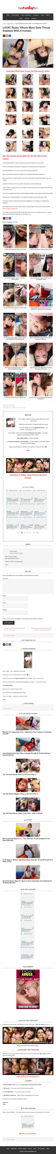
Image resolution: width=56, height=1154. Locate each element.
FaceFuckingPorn (28, 8)
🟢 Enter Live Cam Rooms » (28, 1133)
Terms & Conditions (22, 1148)
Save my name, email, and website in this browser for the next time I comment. (23, 619)
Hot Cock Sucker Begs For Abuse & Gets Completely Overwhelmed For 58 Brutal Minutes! (27, 882)
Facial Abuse (12, 406)
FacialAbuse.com (26, 214)
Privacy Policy (14, 1148)
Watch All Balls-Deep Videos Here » (28, 1045)
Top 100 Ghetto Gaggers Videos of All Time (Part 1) (20, 794)
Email (4, 603)
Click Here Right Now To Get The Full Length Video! (28, 71)
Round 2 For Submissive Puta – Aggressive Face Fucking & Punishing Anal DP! (27, 733)
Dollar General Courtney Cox (10, 208)
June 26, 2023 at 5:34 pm (16, 553)
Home (8, 1148)
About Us (30, 1148)
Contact (34, 1148)
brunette (19, 407)
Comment (5, 578)
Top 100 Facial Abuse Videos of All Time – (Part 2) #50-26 (22, 813)
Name (4, 596)
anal (10, 407)
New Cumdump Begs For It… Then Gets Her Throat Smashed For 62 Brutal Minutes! (26, 839)
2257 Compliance (41, 1148)
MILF (25, 407)
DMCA (48, 1148)
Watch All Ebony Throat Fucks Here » (28, 1076)
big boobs (14, 407)
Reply (6, 564)
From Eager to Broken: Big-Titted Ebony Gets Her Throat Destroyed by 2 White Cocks (28, 861)
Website (5, 610)
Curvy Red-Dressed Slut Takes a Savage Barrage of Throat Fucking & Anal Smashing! (27, 754)
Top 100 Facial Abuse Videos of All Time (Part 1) (19, 774)
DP (22, 407)
